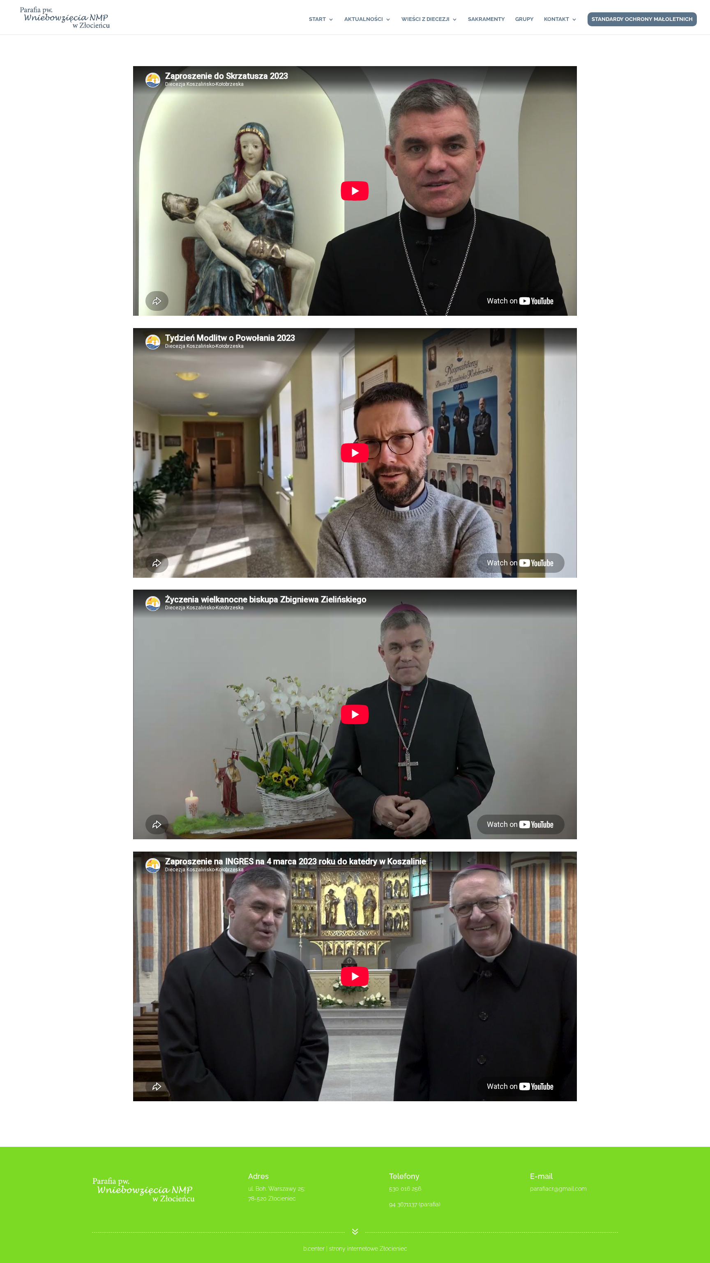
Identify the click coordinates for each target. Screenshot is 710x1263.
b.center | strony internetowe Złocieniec (355, 1248)
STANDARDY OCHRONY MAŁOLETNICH (642, 19)
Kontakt (556, 19)
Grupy (524, 19)
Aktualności (363, 19)
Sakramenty (486, 19)
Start (317, 19)
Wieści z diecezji (425, 19)
